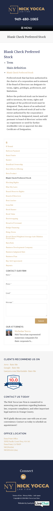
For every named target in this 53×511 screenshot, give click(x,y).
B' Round (9, 146)
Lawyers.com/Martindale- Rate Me (20, 371)
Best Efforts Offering (14, 169)
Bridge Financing (12, 227)
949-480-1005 (26, 19)
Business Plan (11, 256)
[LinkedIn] (23, 476)
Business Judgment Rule (15, 252)
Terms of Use (17, 495)
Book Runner (11, 209)
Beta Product (11, 173)
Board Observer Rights (15, 191)
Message (9, 302)
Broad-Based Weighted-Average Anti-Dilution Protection (24, 237)
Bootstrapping (12, 218)
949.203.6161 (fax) (11, 450)
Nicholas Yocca (22, 331)
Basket (9, 160)
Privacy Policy (27, 495)
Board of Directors (13, 196)
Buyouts (9, 265)
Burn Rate (10, 243)
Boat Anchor (11, 200)
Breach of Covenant (14, 223)
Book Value (10, 214)
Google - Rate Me (12, 367)
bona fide (9, 205)
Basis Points (11, 155)
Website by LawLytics (26, 503)
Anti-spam (37, 495)
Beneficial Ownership (14, 164)
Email (8, 293)
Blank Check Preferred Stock (18, 178)
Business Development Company (19, 247)
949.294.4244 (9, 447)
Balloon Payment (13, 151)
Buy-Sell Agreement (14, 261)
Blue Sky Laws (11, 187)
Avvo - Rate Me (11, 364)
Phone (8, 284)
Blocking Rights (12, 182)
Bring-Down (11, 232)
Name (8, 275)
